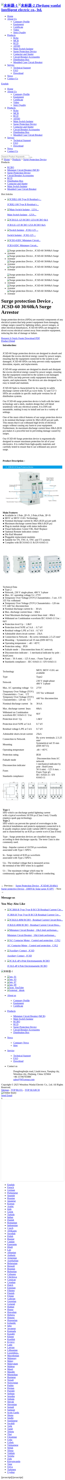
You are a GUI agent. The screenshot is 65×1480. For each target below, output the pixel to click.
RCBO (10, 167)
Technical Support (22, 67)
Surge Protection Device (25, 51)
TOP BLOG (17, 1090)
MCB (16, 40)
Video (16, 29)
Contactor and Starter (23, 54)
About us (11, 995)
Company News (21, 1042)
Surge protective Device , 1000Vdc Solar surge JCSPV (27, 889)
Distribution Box (21, 59)
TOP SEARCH (32, 1090)
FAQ (15, 70)
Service (10, 65)
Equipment (18, 24)
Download (18, 73)
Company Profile (21, 21)
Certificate (18, 27)
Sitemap (5, 1090)
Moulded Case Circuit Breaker (27, 62)
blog (15, 1045)
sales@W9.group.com (23, 1079)
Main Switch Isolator (23, 48)
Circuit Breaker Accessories (26, 57)
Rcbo (15, 38)
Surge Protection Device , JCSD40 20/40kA (37, 885)
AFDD (16, 46)
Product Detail (8, 341)
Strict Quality (19, 32)
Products (11, 35)
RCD (15, 43)
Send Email (6, 1095)
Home (10, 16)
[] (31, 157)
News (10, 76)
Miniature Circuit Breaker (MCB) (23, 170)
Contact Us (12, 78)
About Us (12, 19)
